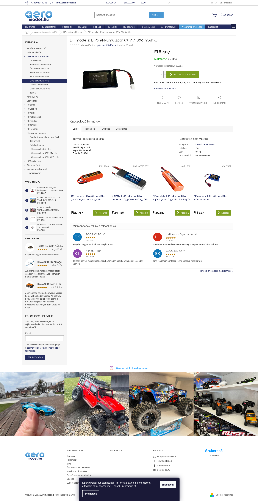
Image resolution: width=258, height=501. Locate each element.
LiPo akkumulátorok (39, 81)
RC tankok (31, 125)
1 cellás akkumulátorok (40, 64)
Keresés (156, 15)
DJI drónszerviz (74, 483)
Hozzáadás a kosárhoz (185, 74)
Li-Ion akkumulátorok (40, 88)
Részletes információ (164, 88)
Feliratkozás (35, 357)
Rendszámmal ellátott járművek (44, 137)
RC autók (31, 105)
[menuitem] (30, 27)
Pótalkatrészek (37, 145)
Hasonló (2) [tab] (89, 129)
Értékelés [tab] (106, 129)
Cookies (70, 479)
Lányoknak (32, 101)
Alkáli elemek (36, 60)
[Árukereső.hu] (214, 451)
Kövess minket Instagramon (132, 368)
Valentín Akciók (34, 52)
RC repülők (32, 121)
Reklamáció (129, 3)
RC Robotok (32, 129)
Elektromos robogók (36, 133)
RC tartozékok (33, 165)
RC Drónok (32, 109)
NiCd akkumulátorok (39, 76)
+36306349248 (164, 461)
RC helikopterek (34, 117)
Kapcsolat (111, 3)
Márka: (126, 45)
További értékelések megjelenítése (215, 271)
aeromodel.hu (163, 470)
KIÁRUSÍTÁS (32, 97)
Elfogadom (168, 484)
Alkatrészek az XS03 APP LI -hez (46, 157)
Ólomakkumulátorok (39, 68)
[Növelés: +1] (164, 73)
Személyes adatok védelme (79, 475)
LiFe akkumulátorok (39, 84)
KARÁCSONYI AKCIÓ (36, 48)
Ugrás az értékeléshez (106, 45)
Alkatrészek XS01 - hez (41, 149)
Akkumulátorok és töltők (38, 56)
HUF (212, 3)
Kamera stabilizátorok (37, 169)
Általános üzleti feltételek (78, 467)
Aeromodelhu (163, 465)
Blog (143, 3)
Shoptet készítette (224, 494)
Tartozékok (35, 141)
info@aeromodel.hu (166, 456)
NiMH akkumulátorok (40, 72)
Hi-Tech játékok (34, 161)
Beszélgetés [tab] (121, 129)
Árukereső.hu (214, 456)
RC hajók (31, 113)
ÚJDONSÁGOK (34, 173)
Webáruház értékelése (77, 471)
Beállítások (91, 493)
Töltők (33, 93)
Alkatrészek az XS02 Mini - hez (45, 153)
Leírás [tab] (75, 129)
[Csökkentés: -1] (164, 76)
